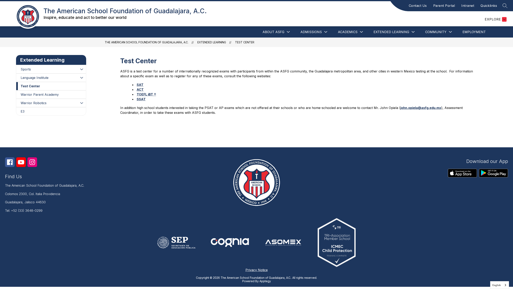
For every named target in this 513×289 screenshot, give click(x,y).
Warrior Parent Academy (40, 95)
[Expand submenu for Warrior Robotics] (81, 103)
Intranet (467, 6)
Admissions (311, 32)
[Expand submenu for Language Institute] (81, 78)
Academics (347, 32)
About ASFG (273, 32)
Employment (474, 32)
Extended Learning (391, 32)
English (496, 285)
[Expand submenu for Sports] (81, 69)
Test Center (244, 42)
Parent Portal (444, 6)
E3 (22, 111)
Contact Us (418, 6)
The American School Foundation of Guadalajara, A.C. (146, 42)
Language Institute (34, 78)
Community (435, 32)
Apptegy (265, 281)
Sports (26, 69)
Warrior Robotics (33, 103)
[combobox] (499, 285)
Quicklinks (489, 6)
